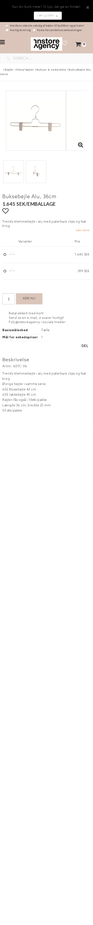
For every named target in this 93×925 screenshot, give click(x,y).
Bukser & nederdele (51, 69)
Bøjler (9, 69)
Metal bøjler (25, 69)
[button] (64, 43)
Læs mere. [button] (83, 230)
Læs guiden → (47, 15)
